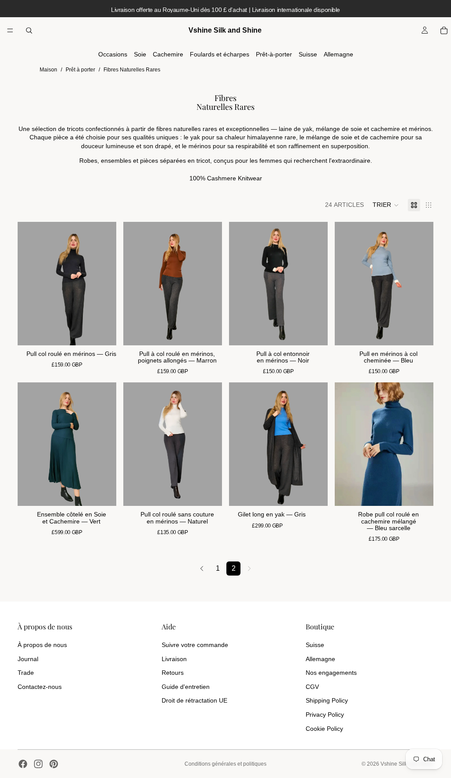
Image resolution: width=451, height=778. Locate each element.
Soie (140, 54)
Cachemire (168, 54)
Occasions (112, 54)
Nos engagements (331, 672)
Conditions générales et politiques (225, 764)
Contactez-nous (40, 686)
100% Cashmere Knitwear (225, 178)
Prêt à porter (80, 70)
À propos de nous (42, 644)
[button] (386, 205)
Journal (28, 658)
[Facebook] (23, 764)
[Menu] (10, 30)
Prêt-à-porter (274, 54)
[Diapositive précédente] (27, 283)
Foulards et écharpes (219, 54)
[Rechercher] (29, 30)
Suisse (308, 54)
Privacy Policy (325, 714)
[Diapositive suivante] (106, 283)
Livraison (174, 658)
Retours (173, 672)
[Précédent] (202, 568)
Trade (26, 672)
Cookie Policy (324, 728)
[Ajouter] (103, 332)
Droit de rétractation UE (194, 700)
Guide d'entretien (186, 686)
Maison (48, 70)
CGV (312, 686)
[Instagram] (38, 764)
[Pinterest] (53, 764)
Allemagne (338, 54)
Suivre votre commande (195, 644)
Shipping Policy (327, 700)
